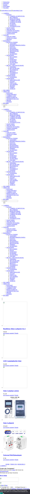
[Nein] (3, 493)
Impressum (19, 488)
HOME (7, 464)
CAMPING (3, 465)
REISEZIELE (21, 464)
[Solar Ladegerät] (16, 408)
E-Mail (13, 470)
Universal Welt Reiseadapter (12, 455)
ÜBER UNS (13, 464)
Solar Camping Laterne (11, 391)
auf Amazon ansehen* (8, 333)
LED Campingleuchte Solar (12, 361)
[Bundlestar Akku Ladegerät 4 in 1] (16, 314)
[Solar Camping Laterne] (16, 377)
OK (1, 493)
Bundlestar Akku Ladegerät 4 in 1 (14, 329)
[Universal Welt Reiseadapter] (16, 440)
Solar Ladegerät (8, 423)
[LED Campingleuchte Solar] (16, 346)
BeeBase (13, 488)
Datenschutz (26, 488)
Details (16, 333)
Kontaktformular (4, 471)
